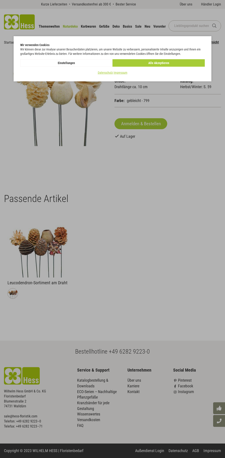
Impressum (120, 72)
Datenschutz (105, 72)
